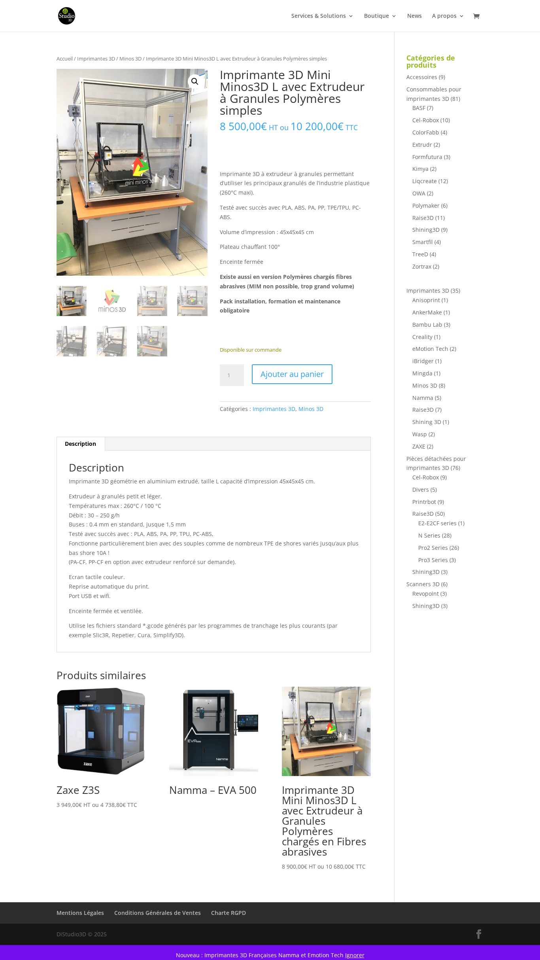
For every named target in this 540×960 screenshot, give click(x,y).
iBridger (423, 361)
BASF (418, 108)
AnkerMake (427, 312)
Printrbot (424, 502)
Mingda (422, 373)
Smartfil (422, 242)
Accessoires (421, 77)
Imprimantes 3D (96, 58)
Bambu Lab (427, 324)
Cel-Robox (425, 120)
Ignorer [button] (354, 955)
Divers (420, 489)
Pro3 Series (433, 560)
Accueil (65, 58)
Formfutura (427, 157)
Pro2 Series (433, 547)
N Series (429, 535)
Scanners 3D (423, 584)
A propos (444, 16)
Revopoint (425, 593)
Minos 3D (130, 58)
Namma (422, 397)
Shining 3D (426, 422)
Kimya (420, 168)
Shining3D (426, 229)
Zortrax (421, 266)
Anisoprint (426, 300)
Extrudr (422, 144)
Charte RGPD (228, 912)
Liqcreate (424, 181)
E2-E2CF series (437, 523)
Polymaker (426, 205)
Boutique (376, 16)
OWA (418, 193)
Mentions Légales (80, 912)
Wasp (419, 434)
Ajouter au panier (292, 374)
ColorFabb (425, 132)
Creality (422, 337)
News (414, 16)
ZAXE (418, 446)
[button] (195, 81)
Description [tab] (80, 443)
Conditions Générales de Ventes (157, 912)
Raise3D (423, 218)
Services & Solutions (318, 16)
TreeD (420, 254)
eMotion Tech (430, 348)
